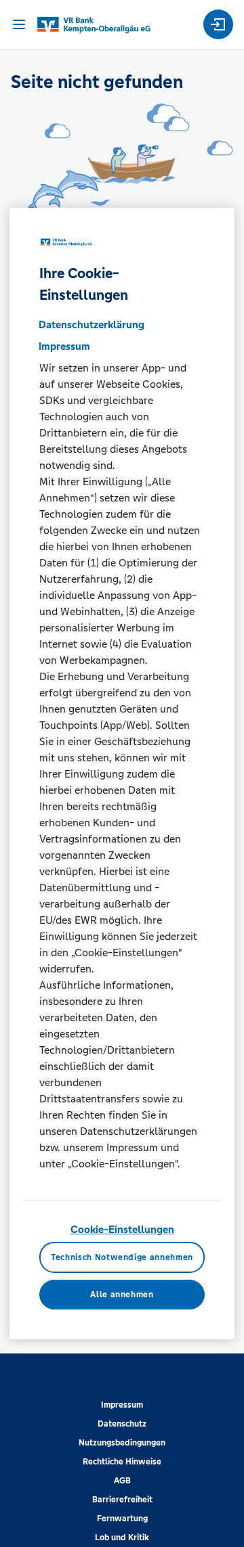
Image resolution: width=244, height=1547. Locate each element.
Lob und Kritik (122, 1537)
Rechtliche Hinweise (122, 1461)
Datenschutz (122, 1423)
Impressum (122, 1404)
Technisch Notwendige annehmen (122, 1257)
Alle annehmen (121, 1294)
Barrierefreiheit (122, 1499)
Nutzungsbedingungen (122, 1442)
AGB (122, 1480)
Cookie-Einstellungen (122, 1229)
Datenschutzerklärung (91, 324)
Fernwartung (122, 1518)
